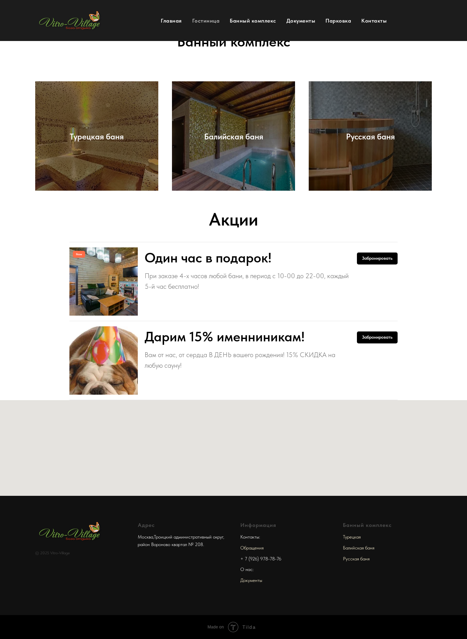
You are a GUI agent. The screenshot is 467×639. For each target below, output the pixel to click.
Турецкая (352, 537)
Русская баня (356, 558)
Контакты (374, 20)
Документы (301, 20)
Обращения (252, 547)
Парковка (338, 20)
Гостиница (206, 20)
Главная (171, 20)
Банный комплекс (253, 20)
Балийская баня (358, 547)
